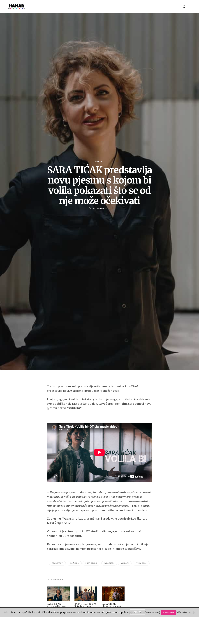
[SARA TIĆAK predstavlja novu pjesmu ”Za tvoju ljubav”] (58, 594)
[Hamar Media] (16, 6)
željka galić (141, 563)
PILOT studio (91, 563)
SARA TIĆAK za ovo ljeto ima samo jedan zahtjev (85, 606)
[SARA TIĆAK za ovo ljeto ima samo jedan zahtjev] (85, 594)
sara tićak (109, 563)
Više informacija (186, 612)
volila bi (125, 563)
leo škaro (74, 563)
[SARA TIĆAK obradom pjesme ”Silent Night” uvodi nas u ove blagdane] (113, 594)
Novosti (99, 161)
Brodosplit (57, 563)
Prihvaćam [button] (168, 612)
